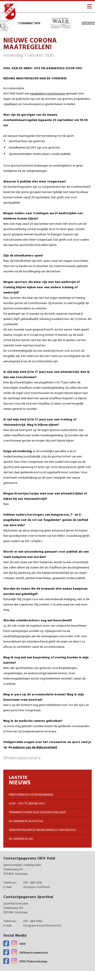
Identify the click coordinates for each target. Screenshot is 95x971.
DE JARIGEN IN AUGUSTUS (26, 821)
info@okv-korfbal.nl (36, 887)
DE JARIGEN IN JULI (21, 838)
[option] (22, 23)
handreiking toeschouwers (47, 93)
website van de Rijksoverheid (34, 747)
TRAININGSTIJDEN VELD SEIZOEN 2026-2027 (37, 812)
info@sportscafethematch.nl (42, 926)
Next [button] (93, 23)
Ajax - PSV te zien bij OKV (27, 803)
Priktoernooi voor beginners (31, 794)
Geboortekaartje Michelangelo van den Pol (42, 830)
